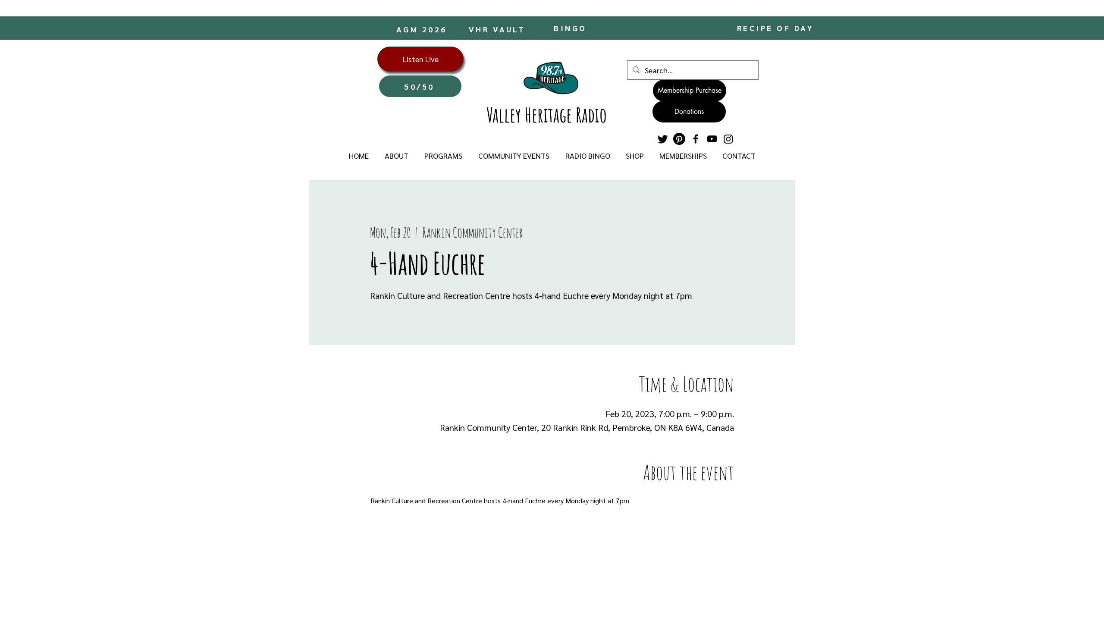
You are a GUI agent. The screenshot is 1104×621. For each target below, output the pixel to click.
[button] (396, 155)
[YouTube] (712, 139)
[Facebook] (696, 139)
